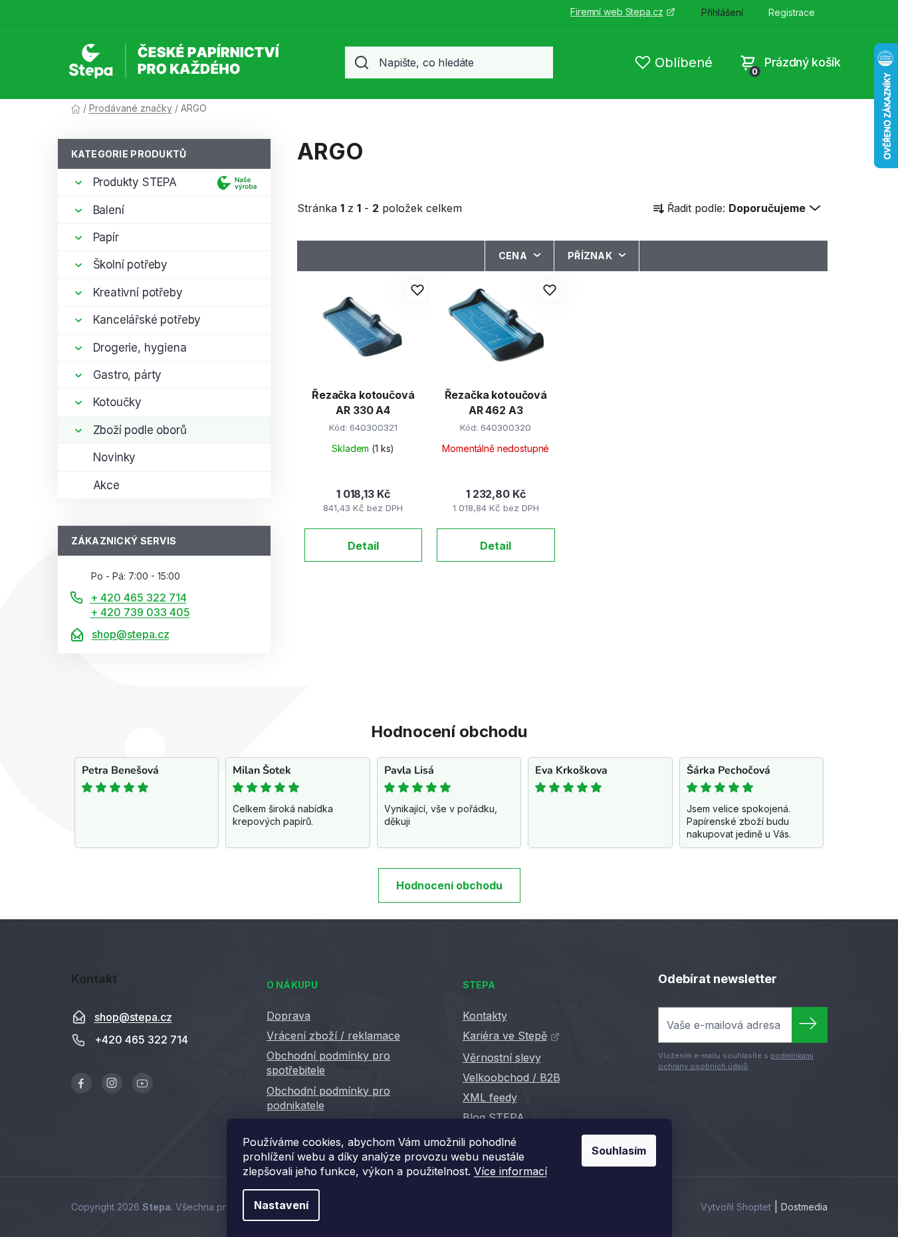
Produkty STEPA (135, 182)
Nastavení (281, 1205)
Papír (106, 237)
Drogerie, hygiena (140, 347)
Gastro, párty (127, 375)
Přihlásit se (810, 1025)
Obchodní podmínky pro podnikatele (328, 1098)
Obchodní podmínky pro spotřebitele (328, 1063)
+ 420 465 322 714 (138, 597)
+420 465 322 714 (141, 1040)
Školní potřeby (130, 264)
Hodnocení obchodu (449, 885)
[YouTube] (142, 1083)
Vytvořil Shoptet (736, 1206)
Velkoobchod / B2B (511, 1077)
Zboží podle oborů (140, 430)
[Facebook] (81, 1083)
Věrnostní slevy (502, 1057)
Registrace (791, 12)
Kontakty (485, 1015)
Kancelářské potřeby (147, 319)
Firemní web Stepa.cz (616, 11)
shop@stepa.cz (130, 634)
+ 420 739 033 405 (140, 612)
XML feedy (490, 1097)
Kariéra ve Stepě (505, 1035)
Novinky (114, 457)
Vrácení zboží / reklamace (333, 1035)
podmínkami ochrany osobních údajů (736, 1061)
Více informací (510, 1171)
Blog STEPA (493, 1117)
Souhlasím (619, 1150)
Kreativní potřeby (138, 292)
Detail (363, 545)
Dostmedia (804, 1206)
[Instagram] (112, 1083)
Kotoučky (117, 402)
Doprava (288, 1015)
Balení (108, 210)
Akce (106, 485)
